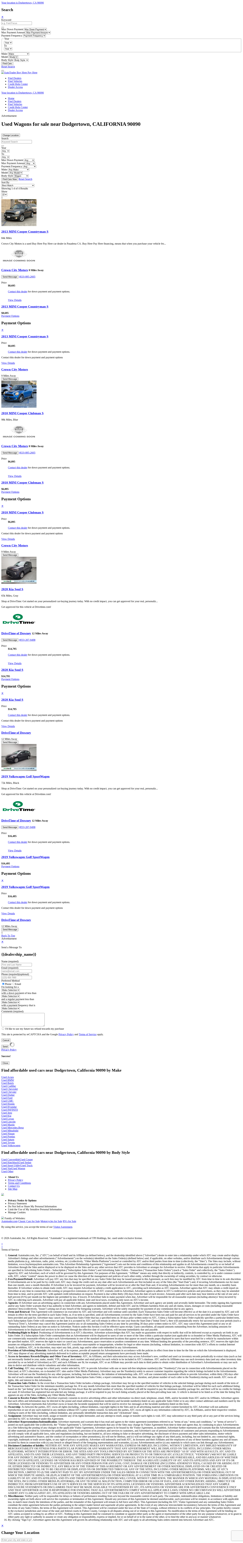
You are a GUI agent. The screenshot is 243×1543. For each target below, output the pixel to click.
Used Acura (7, 1077)
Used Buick (7, 1083)
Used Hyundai (9, 1106)
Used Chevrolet (9, 1089)
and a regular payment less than (17, 999)
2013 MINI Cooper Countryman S (24, 231)
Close (5, 1063)
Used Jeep (6, 1112)
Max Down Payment (12, 29)
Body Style (7, 60)
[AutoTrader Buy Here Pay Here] (19, 72)
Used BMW (7, 1080)
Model (4, 56)
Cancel (6, 1040)
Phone (15, 974)
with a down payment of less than (18, 993)
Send (5, 1046)
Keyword (6, 19)
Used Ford (6, 1098)
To (5, 45)
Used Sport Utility (10, 1165)
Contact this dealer (17, 291)
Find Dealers (14, 78)
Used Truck (26, 1165)
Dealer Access (15, 87)
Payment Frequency (11, 35)
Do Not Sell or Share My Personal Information (32, 1206)
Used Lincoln (8, 1121)
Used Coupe (26, 1159)
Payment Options (10, 316)
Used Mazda (8, 1124)
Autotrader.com (9, 1221)
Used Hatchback (10, 1162)
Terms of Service (88, 1034)
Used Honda (8, 1103)
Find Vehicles (15, 81)
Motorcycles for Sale (51, 1221)
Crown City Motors (14, 270)
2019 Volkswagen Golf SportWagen (25, 776)
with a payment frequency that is (18, 1005)
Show (4, 191)
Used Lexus (7, 1118)
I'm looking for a (10, 987)
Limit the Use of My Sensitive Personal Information (35, 1209)
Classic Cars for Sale (29, 1221)
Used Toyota (8, 1142)
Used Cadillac (8, 1086)
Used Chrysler (8, 1092)
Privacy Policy (66, 1034)
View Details (14, 300)
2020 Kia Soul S (12, 589)
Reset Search (8, 66)
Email (18, 984)
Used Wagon (18, 1168)
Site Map (12, 1189)
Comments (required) (12, 1011)
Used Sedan (25, 1162)
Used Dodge (8, 1095)
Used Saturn (7, 1139)
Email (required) (9, 967)
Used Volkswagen (10, 1145)
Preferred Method (10, 980)
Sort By (5, 182)
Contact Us (14, 1186)
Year (3, 147)
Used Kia (6, 1115)
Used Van (6, 1168)
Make (4, 53)
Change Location (11, 135)
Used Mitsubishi (9, 1130)
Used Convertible (10, 1159)
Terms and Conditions (19, 1183)
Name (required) (10, 961)
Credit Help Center (18, 84)
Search (4, 138)
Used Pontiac (8, 1136)
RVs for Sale (69, 1221)
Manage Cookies (17, 1212)
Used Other (7, 1171)
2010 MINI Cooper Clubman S (22, 413)
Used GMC (7, 1101)
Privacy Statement (17, 1203)
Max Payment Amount (13, 32)
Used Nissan (8, 1133)
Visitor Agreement (62, 1226)
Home (11, 98)
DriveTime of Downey (16, 633)
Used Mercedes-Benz (12, 1127)
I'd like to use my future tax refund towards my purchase (34, 1028)
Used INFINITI (9, 1109)
